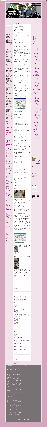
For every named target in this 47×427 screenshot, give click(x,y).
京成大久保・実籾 (8, 196)
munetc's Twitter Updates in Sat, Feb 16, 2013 (36, 83)
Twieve (23, 357)
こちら (19, 34)
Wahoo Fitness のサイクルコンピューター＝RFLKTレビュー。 (9, 130)
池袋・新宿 (7, 194)
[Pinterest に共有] (17, 288)
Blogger (28, 419)
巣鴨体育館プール (8, 226)
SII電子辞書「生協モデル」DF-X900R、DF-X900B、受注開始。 (9, 132)
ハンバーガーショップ (9, 191)
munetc (37, 158)
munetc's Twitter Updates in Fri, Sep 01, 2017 (10, 97)
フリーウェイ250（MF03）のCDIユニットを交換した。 (9, 141)
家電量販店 (7, 183)
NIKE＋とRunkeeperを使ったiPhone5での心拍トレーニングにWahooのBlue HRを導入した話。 (9, 124)
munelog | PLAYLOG (9, 396)
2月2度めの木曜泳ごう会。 (36, 92)
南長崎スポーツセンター (9, 214)
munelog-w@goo (9, 387)
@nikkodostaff (17, 335)
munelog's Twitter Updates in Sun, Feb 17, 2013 (36, 82)
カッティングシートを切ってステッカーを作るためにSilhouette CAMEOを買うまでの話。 (9, 127)
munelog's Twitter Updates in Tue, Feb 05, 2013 (36, 122)
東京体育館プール (8, 186)
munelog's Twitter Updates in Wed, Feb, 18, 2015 (10, 104)
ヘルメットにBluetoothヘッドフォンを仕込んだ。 (9, 136)
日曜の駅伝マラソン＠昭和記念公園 (10, 36)
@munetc (17, 306)
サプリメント (8, 210)
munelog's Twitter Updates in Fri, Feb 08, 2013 (36, 111)
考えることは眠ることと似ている (11, 377)
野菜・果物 (7, 219)
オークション (8, 235)
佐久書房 (7, 161)
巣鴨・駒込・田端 (8, 233)
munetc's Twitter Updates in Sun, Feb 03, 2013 (36, 126)
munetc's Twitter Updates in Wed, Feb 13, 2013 (36, 94)
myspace (33, 172)
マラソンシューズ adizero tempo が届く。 (9, 138)
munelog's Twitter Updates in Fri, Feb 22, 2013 (36, 65)
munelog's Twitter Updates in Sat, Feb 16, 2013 (36, 85)
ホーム (23, 362)
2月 (33, 46)
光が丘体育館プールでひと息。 (10, 412)
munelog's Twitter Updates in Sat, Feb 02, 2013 (36, 134)
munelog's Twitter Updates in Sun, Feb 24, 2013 (36, 59)
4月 (33, 44)
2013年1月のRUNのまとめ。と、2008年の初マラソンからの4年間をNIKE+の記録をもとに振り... (37, 130)
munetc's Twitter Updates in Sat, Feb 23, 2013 (36, 60)
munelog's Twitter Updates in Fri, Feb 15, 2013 (36, 88)
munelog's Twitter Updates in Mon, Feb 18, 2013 (36, 79)
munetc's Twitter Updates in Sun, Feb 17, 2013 (36, 80)
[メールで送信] (14, 288)
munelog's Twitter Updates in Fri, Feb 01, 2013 (36, 137)
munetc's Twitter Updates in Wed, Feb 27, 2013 (20, 292)
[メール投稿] (26, 358)
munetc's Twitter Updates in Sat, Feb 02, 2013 (36, 132)
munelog (8, 409)
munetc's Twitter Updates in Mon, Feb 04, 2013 (36, 123)
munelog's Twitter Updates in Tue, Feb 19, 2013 (36, 75)
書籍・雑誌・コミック (9, 188)
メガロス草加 (8, 221)
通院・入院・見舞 (8, 153)
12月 (34, 36)
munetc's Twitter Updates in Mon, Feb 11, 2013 (36, 100)
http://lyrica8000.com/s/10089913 (17, 349)
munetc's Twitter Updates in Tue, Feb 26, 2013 (36, 51)
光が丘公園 (7, 173)
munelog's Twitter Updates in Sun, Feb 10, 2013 (36, 104)
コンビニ (7, 201)
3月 (33, 45)
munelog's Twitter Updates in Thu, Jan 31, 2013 (36, 140)
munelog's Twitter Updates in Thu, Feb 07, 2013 (36, 114)
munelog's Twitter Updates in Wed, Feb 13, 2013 (36, 95)
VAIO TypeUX (8, 205)
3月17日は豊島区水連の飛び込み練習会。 (10, 110)
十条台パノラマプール (9, 232)
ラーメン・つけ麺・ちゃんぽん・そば (9, 170)
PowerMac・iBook (8, 209)
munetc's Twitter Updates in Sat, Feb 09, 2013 (36, 106)
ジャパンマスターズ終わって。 (10, 60)
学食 (6, 193)
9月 (33, 39)
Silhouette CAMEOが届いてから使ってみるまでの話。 (9, 145)
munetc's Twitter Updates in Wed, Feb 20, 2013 (36, 71)
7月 (33, 41)
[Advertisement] (19, 20)
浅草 (6, 227)
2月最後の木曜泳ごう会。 (18, 24)
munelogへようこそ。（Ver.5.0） (10, 383)
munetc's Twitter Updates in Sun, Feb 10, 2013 (36, 103)
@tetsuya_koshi (15, 309)
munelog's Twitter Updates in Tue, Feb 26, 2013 (36, 53)
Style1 (7, 234)
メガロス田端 (8, 149)
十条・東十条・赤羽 (8, 182)
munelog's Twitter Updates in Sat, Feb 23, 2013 (36, 62)
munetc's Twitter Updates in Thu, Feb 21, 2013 (36, 67)
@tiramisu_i (15, 314)
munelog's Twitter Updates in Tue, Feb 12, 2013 (36, 98)
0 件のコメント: (24, 358)
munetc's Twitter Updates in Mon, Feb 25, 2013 (36, 54)
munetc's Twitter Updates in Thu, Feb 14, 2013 (36, 89)
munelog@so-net (9, 403)
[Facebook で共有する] (16, 288)
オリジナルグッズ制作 (9, 220)
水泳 (6, 148)
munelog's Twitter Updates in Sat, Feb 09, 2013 (36, 108)
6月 (33, 42)
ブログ (7, 181)
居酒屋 (7, 187)
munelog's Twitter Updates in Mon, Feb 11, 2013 (36, 101)
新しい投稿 (16, 362)
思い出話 (7, 180)
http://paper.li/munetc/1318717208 (23, 299)
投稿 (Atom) (16, 363)
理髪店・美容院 (8, 204)
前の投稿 (29, 362)
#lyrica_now (22, 346)
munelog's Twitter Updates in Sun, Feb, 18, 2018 (10, 89)
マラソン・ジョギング (9, 154)
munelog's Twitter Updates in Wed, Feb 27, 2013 (36, 50)
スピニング (7, 230)
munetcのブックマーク (10, 366)
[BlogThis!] (15, 288)
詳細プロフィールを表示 (35, 166)
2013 (33, 35)
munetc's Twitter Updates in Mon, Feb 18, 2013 (36, 77)
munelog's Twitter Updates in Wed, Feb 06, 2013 (36, 119)
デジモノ (7, 166)
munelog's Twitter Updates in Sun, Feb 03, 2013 (36, 128)
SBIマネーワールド (34, 173)
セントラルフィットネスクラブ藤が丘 (9, 237)
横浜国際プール (8, 222)
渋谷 (6, 228)
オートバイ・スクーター (9, 199)
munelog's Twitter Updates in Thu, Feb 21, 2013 (36, 68)
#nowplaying (24, 346)
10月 (34, 38)
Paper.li (8, 367)
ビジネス (7, 165)
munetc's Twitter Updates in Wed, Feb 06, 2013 (36, 117)
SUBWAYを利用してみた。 (10, 79)
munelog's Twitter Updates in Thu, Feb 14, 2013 (36, 91)
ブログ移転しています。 (10, 404)
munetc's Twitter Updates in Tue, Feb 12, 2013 (36, 97)
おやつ (7, 195)
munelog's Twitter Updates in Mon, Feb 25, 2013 (36, 56)
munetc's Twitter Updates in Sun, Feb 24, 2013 (36, 57)
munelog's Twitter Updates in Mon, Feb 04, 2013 (36, 125)
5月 (33, 43)
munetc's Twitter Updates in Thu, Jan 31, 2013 (36, 138)
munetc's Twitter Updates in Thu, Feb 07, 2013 (36, 112)
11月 (34, 37)
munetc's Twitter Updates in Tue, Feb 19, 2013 (36, 74)
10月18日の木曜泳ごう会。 (10, 41)
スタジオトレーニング (9, 229)
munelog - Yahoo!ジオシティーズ (11, 394)
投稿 (33, 186)
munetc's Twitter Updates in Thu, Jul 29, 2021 (10, 71)
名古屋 (7, 192)
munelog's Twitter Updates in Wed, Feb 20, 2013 (36, 72)
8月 (33, 40)
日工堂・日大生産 (8, 155)
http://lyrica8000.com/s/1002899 (17, 346)
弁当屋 (7, 217)
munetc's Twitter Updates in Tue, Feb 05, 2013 (36, 120)
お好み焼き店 (8, 223)
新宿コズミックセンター (9, 238)
